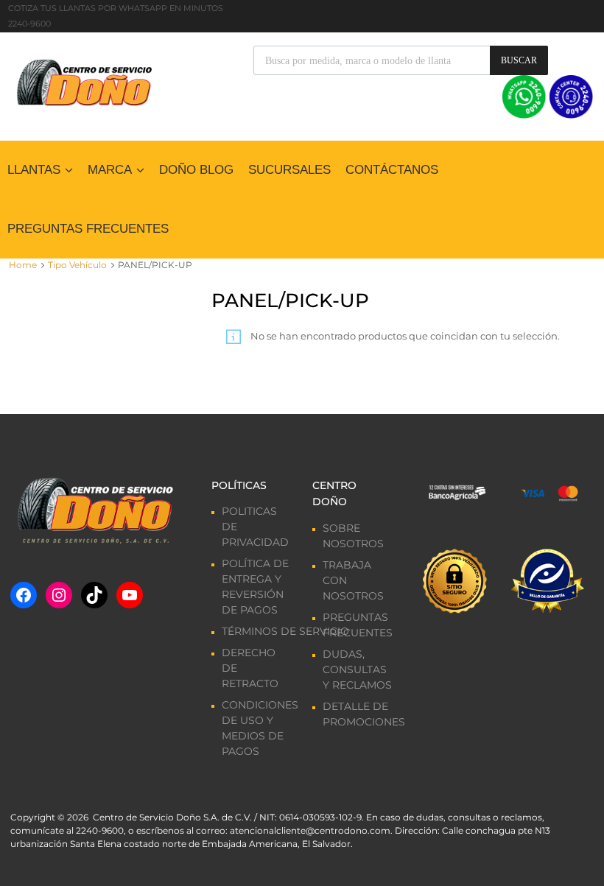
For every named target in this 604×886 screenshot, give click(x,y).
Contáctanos (391, 170)
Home (23, 264)
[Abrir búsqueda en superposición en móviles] (400, 60)
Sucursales (289, 170)
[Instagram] (59, 595)
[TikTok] (94, 595)
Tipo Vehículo (77, 264)
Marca (110, 170)
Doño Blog (196, 170)
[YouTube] (129, 595)
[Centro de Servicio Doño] (84, 81)
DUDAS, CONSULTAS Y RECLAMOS (357, 669)
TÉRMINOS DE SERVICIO (285, 631)
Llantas (33, 170)
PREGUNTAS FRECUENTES (88, 229)
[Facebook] (23, 595)
